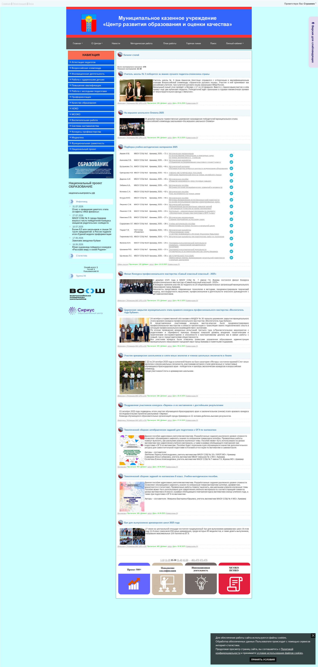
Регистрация (19, 3)
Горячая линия (193, 43)
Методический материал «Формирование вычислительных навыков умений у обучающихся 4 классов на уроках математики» (190, 206)
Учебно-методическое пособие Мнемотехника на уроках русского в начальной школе (192, 225)
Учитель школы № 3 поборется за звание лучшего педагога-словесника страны (167, 74)
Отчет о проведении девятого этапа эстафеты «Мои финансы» (90, 210)
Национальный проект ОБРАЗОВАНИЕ (85, 184)
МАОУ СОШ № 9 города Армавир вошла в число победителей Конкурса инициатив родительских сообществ (91, 220)
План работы (169, 43)
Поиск (213, 43)
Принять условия (263, 659)
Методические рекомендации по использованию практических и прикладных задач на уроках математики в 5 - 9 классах (191, 155)
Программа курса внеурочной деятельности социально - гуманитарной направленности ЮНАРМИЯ (187, 245)
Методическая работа (141, 43)
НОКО (75, 108)
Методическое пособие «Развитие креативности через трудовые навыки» (190, 180)
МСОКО (76, 114)
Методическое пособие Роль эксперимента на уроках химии (184, 193)
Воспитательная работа (85, 120)
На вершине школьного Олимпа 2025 (144, 112)
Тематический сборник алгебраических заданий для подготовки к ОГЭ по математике (170, 430)
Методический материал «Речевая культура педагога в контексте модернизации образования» (198, 167)
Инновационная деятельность (88, 73)
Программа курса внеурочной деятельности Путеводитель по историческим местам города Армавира (193, 250)
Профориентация (81, 97)
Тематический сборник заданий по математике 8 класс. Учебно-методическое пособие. (171, 476)
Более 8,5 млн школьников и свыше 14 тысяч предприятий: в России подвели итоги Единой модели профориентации (91, 231)
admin (170, 103)
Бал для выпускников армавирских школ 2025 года (152, 522)
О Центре (96, 43)
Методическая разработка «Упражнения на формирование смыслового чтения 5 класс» (195, 161)
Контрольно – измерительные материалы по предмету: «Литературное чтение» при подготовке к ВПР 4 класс (192, 212)
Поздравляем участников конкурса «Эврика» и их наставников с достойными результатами (173, 405)
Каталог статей (131, 55)
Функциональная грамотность (88, 143)
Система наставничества (85, 126)
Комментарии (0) (192, 103)
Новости (116, 43)
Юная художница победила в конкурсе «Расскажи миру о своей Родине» (91, 248)
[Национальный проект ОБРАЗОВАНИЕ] (91, 155)
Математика (122, 467)
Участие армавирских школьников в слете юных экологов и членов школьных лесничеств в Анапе (178, 355)
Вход (31, 3)
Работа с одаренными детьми (88, 79)
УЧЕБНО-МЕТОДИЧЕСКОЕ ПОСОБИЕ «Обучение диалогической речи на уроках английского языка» (195, 174)
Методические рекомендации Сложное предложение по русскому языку (187, 218)
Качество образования (84, 102)
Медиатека (78, 137)
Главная (6, 3)
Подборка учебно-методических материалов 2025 (150, 147)
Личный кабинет (234, 43)
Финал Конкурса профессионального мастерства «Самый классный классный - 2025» (170, 274)
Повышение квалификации (86, 85)
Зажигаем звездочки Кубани (86, 240)
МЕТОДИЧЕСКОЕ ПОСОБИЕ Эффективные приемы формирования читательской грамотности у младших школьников (197, 258)
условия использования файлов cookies (280, 653)
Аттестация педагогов (83, 62)
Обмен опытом (123, 264)
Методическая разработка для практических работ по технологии (196, 237)
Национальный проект (84, 149)
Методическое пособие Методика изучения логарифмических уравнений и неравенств (195, 186)
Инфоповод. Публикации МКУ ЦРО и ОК (132, 103)
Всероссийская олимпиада (86, 68)
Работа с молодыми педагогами (89, 91)
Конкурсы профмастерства (86, 131)
